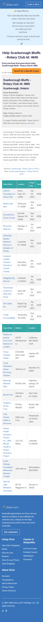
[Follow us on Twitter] (3, 611)
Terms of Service (9, 591)
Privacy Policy (8, 587)
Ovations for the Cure (7, 406)
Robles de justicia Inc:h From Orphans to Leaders (8, 341)
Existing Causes (30, 552)
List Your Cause (30, 549)
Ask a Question (11, 532)
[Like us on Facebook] (6, 611)
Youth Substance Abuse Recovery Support (7, 369)
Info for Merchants (9, 583)
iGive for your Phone (10, 560)
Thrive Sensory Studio (6, 355)
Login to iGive (33, 4)
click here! (31, 123)
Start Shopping (8, 564)
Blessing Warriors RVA (7, 384)
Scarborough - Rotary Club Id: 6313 (24, 169)
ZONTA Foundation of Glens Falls (9, 194)
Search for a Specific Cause (26, 71)
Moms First (8, 395)
